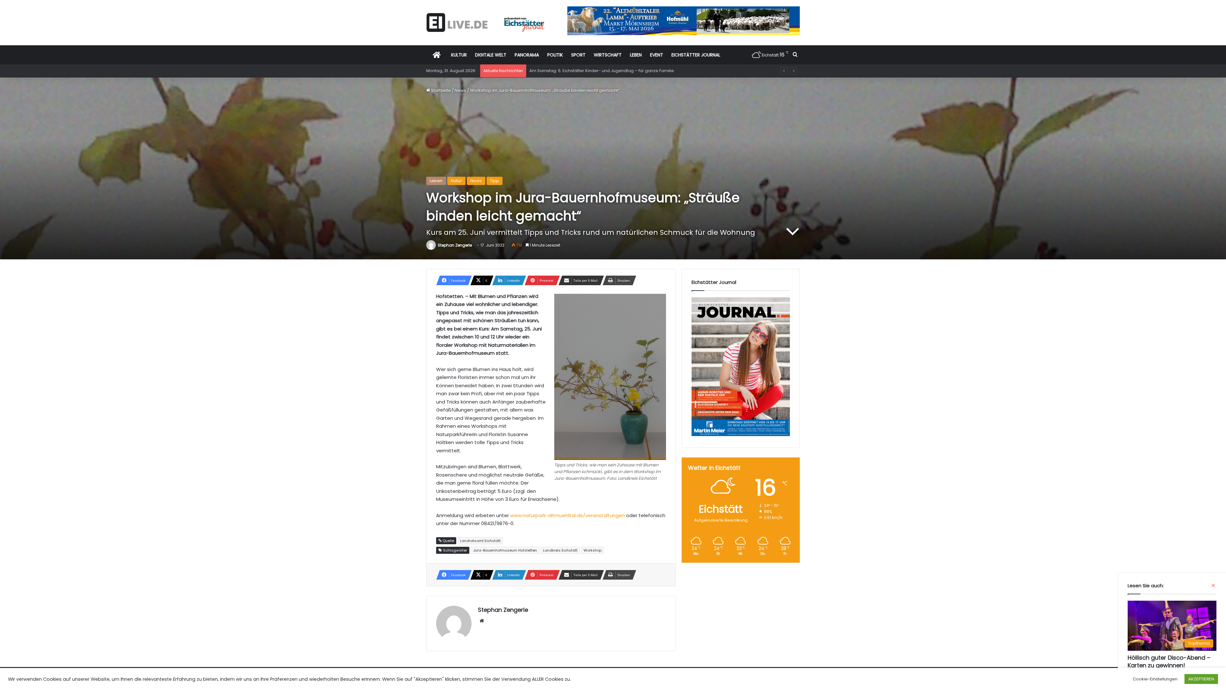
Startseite (440, 90)
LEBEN (636, 55)
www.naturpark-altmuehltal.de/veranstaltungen (567, 515)
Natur (456, 181)
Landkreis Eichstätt (560, 550)
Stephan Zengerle (455, 245)
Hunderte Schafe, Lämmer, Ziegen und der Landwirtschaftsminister (598, 71)
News (460, 90)
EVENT (656, 55)
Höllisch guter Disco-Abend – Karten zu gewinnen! (1169, 661)
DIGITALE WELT (490, 55)
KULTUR (459, 55)
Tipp (494, 181)
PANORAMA (527, 55)
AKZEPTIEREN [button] (1201, 679)
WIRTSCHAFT (608, 55)
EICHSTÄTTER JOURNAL (695, 55)
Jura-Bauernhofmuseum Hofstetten (505, 550)
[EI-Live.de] (485, 22)
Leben (436, 181)
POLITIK (555, 55)
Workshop (593, 550)
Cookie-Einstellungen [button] (1155, 679)
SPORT (578, 55)
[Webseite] (482, 621)
